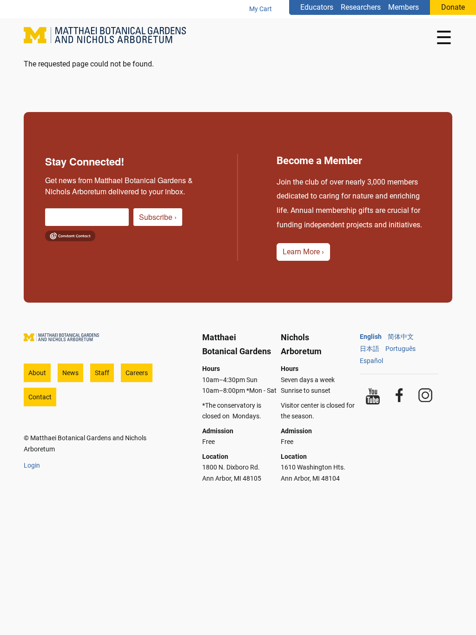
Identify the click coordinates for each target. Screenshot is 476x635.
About (37, 373)
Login (32, 465)
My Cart (260, 9)
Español (371, 360)
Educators (316, 7)
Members (403, 7)
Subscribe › (158, 217)
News (70, 373)
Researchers (361, 7)
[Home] (108, 38)
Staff (102, 373)
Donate (453, 7)
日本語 (369, 348)
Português (400, 348)
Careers (137, 373)
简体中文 (401, 336)
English (371, 336)
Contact (40, 397)
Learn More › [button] (303, 251)
